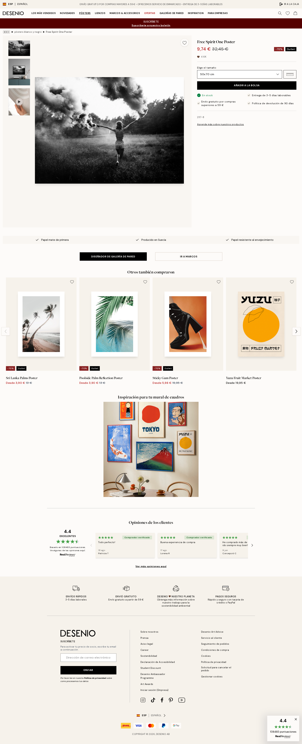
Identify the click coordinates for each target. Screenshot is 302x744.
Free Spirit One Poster (59, 31)
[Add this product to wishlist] (184, 42)
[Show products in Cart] (295, 13)
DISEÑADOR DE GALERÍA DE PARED (113, 256)
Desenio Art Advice (212, 631)
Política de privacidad (95, 678)
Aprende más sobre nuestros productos (220, 124)
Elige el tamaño (206, 67)
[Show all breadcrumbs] (6, 32)
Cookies (206, 655)
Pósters (85, 13)
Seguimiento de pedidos (215, 643)
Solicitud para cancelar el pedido (216, 669)
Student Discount (151, 668)
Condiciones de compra (215, 650)
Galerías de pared (172, 13)
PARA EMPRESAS (218, 13)
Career (145, 650)
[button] (289, 74)
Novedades (67, 13)
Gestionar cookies (212, 676)
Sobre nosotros (150, 631)
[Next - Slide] (296, 331)
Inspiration (196, 13)
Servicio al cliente (211, 637)
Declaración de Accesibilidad (158, 662)
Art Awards (147, 684)
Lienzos (100, 13)
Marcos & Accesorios (125, 13)
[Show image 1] (19, 48)
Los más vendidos (43, 13)
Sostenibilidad (149, 655)
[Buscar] (280, 13)
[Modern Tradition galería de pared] (151, 449)
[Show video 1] (19, 102)
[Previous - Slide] (5, 331)
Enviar (88, 670)
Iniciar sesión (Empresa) (155, 690)
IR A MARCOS (188, 256)
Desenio (161, 734)
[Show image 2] (19, 72)
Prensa (145, 637)
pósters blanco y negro (28, 31)
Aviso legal (147, 643)
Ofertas (149, 13)
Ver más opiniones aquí (150, 566)
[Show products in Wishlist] (288, 13)
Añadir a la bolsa (247, 85)
